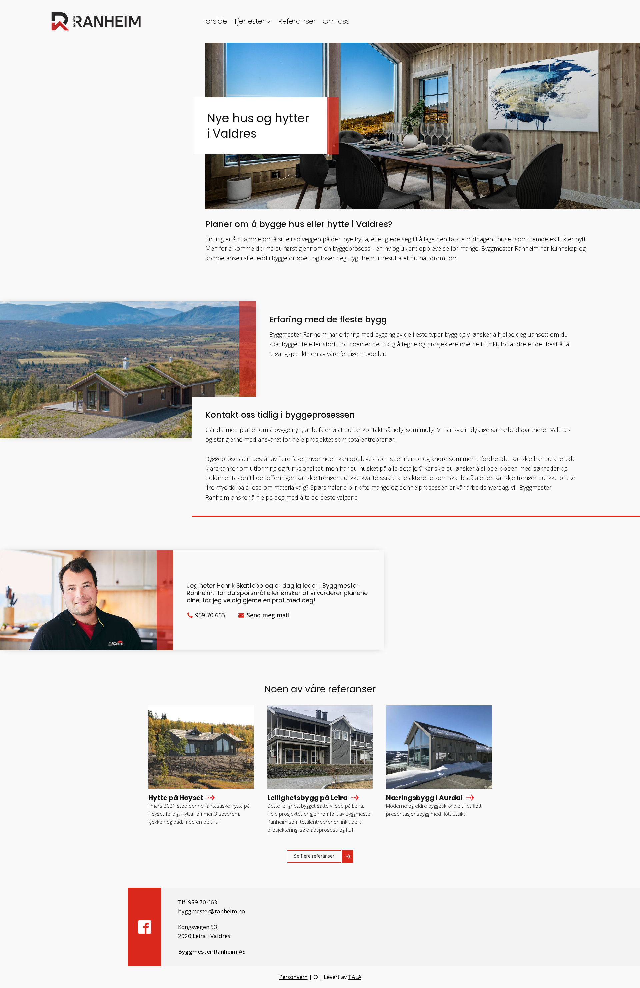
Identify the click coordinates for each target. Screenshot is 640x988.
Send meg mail (268, 615)
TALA (354, 977)
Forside (214, 21)
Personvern (293, 977)
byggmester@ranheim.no (211, 911)
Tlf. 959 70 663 (197, 902)
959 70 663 (210, 615)
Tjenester (249, 21)
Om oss (336, 21)
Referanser (297, 21)
